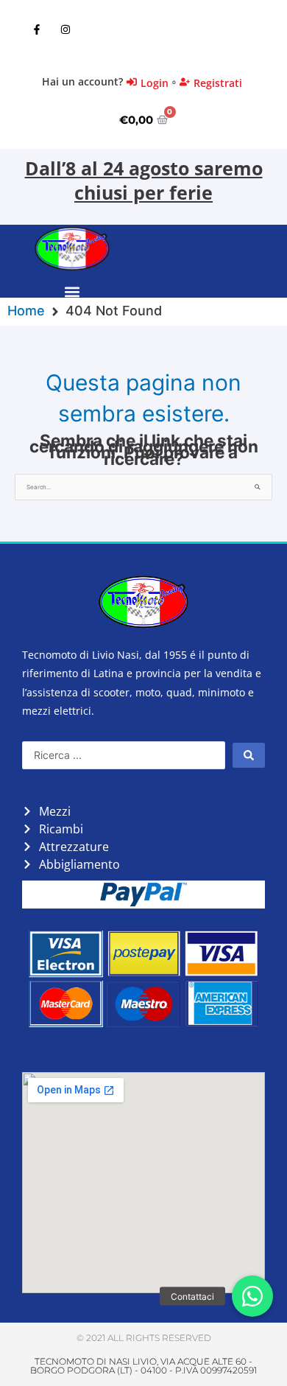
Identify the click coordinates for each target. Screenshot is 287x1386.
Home (26, 311)
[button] (72, 292)
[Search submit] (249, 755)
